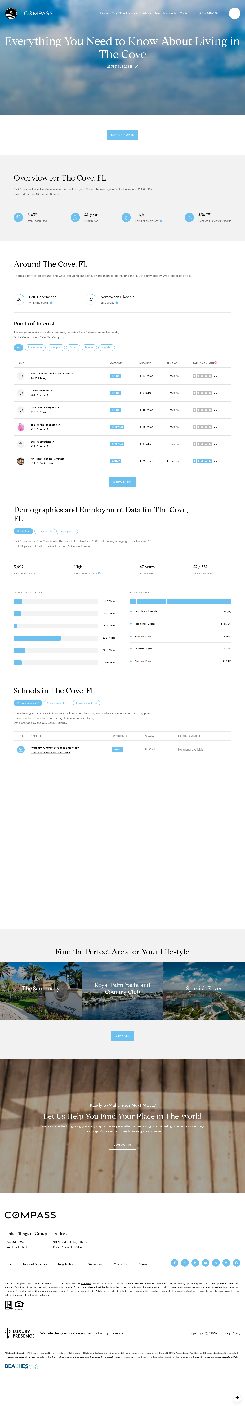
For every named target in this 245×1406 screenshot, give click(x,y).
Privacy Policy (230, 1333)
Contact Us (120, 1264)
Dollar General (40, 390)
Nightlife (108, 347)
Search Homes (122, 134)
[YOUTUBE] (205, 1263)
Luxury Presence (110, 1333)
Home (104, 13)
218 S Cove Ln (41, 412)
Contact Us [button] (122, 1144)
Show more (122, 482)
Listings (146, 13)
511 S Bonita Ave (42, 463)
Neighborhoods (165, 13)
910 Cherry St (40, 429)
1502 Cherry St (40, 378)
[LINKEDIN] (195, 1263)
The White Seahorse (44, 424)
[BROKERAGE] (236, 1263)
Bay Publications (41, 441)
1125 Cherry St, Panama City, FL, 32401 (50, 752)
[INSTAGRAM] (185, 1263)
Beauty (91, 347)
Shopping (57, 347)
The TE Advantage (125, 13)
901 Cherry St (40, 395)
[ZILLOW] (216, 1263)
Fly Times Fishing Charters (47, 458)
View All (122, 1036)
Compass (86, 1283)
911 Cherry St (40, 446)
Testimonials (95, 1264)
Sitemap (143, 1264)
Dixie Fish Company (43, 407)
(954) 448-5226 (209, 13)
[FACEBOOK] (174, 1263)
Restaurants (37, 347)
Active (74, 347)
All (20, 347)
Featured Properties (35, 1264)
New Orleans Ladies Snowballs (50, 373)
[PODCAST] (226, 1263)
